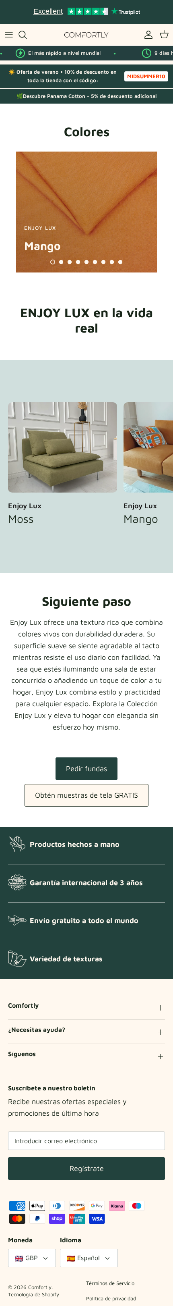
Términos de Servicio (110, 1283)
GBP (31, 1257)
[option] (86, 212)
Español (88, 1257)
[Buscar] (26, 35)
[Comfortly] (86, 35)
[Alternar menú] (9, 35)
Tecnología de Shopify (33, 1294)
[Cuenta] (146, 35)
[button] (53, 262)
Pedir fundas (86, 768)
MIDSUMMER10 (146, 76)
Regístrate (87, 1168)
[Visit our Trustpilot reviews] (86, 12)
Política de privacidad (111, 1298)
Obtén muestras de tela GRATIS (86, 795)
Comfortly (39, 1287)
